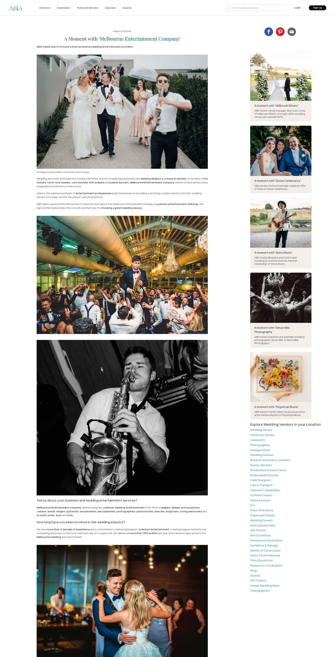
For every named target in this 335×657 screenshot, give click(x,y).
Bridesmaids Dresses (264, 475)
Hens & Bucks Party (263, 525)
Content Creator (261, 495)
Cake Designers (260, 480)
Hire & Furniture (260, 535)
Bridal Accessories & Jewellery (270, 460)
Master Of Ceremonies (265, 550)
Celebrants (257, 440)
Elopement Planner (262, 515)
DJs (252, 505)
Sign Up (317, 7)
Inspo (116, 31)
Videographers (260, 591)
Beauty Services (261, 465)
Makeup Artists (260, 450)
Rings (254, 570)
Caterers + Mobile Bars (265, 490)
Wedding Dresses (262, 455)
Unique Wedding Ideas (265, 585)
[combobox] (255, 8)
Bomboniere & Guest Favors (268, 470)
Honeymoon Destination (266, 540)
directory (45, 8)
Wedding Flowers (261, 520)
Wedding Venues (261, 430)
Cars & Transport (261, 485)
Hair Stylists (258, 530)
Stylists (255, 576)
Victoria (126, 31)
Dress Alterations (261, 510)
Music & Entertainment (265, 555)
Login (297, 7)
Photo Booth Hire (261, 560)
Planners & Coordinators (266, 565)
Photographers (260, 445)
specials (110, 8)
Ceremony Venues (262, 435)
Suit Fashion (258, 580)
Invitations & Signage (264, 545)
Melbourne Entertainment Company (140, 38)
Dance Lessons (260, 500)
